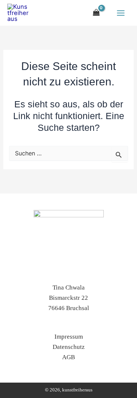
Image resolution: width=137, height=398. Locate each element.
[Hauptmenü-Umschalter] (120, 13)
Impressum (68, 336)
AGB (68, 357)
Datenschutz (69, 346)
